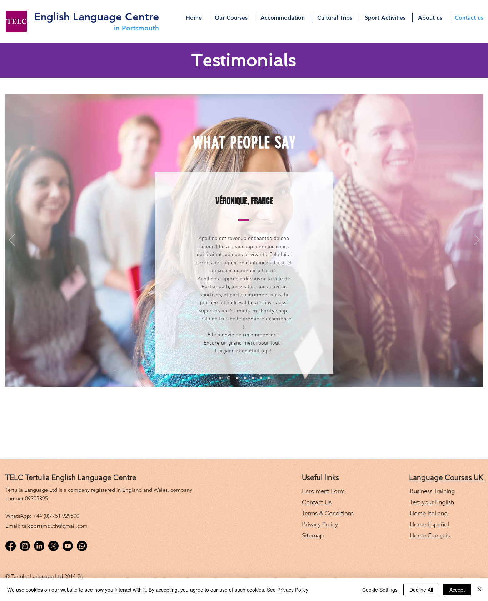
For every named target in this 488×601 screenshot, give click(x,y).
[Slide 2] (228, 378)
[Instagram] (25, 546)
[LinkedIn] (39, 546)
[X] (53, 546)
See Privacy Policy (287, 589)
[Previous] (12, 240)
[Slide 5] (253, 378)
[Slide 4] (245, 378)
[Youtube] (68, 546)
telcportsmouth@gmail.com (55, 525)
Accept (457, 589)
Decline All (421, 589)
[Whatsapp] (82, 546)
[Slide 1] (220, 378)
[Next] (477, 240)
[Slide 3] (237, 378)
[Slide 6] (261, 378)
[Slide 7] (269, 378)
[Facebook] (10, 546)
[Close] (479, 589)
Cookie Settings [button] (380, 589)
